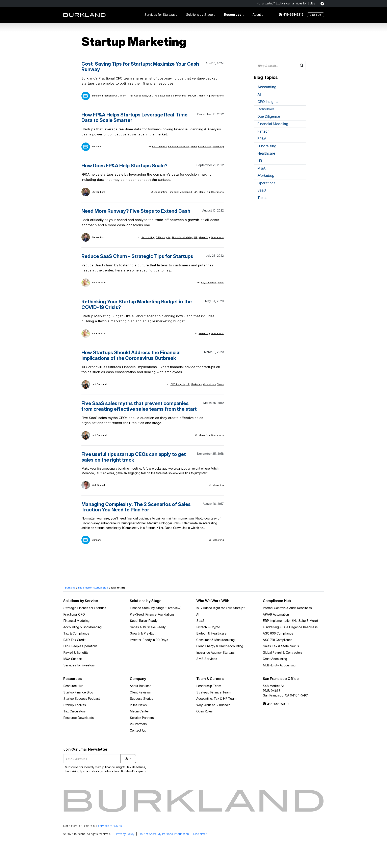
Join (128, 758)
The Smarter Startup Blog (93, 587)
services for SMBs (303, 3)
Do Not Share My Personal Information (164, 834)
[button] (161, 15)
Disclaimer (200, 834)
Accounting (140, 95)
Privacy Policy (125, 834)
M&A (261, 168)
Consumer (265, 109)
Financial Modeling (175, 95)
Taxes (220, 384)
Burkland (70, 587)
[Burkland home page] (84, 15)
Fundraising (204, 146)
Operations (217, 95)
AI (259, 94)
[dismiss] (322, 3)
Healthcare (266, 153)
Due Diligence (268, 116)
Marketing (204, 95)
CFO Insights (155, 95)
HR (196, 95)
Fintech (263, 131)
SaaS (221, 282)
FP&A (190, 95)
